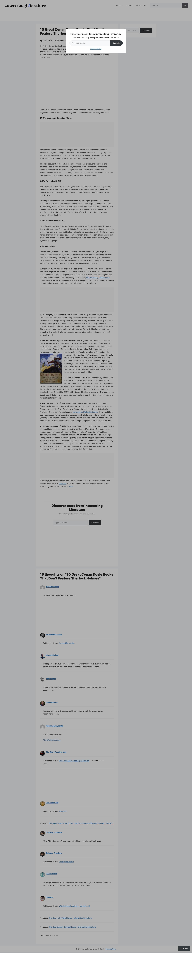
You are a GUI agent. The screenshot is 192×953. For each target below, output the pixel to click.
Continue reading (96, 49)
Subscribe (116, 43)
